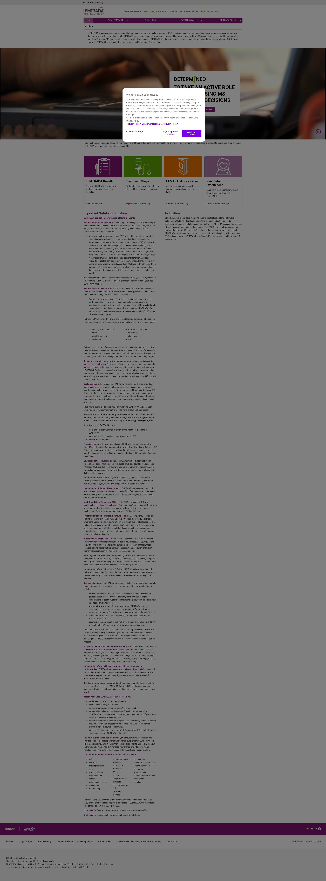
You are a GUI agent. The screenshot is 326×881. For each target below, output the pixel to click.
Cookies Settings (134, 131)
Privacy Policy (134, 124)
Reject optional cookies (170, 132)
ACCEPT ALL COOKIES (192, 133)
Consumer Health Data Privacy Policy (160, 124)
